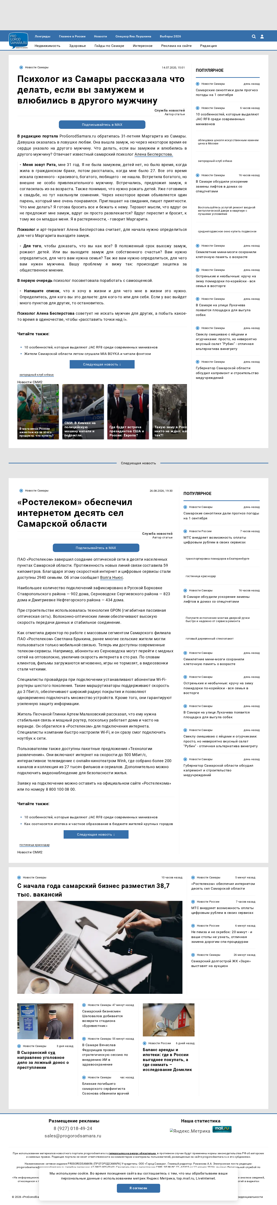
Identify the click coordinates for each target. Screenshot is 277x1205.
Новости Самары (36, 67)
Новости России (200, 531)
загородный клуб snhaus (36, 374)
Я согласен (138, 1188)
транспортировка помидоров (206, 558)
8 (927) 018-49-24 (73, 1128)
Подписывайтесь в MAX (102, 125)
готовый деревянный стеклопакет (210, 638)
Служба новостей (170, 110)
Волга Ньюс (111, 577)
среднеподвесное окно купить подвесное (227, 231)
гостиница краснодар (34, 844)
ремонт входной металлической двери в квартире (226, 209)
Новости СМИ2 (30, 382)
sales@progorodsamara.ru (73, 1135)
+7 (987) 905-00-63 (103, 1167)
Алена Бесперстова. (154, 154)
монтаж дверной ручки (233, 617)
